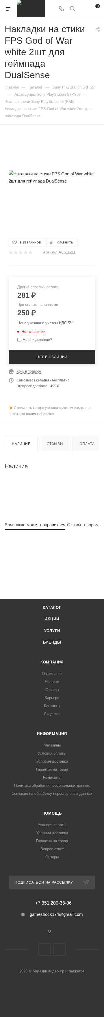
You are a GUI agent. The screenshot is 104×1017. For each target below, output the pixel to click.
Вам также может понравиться (35, 524)
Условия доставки (52, 761)
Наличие (21, 444)
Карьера (52, 698)
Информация (52, 734)
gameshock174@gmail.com (56, 914)
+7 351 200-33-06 (53, 903)
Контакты (52, 706)
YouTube (59, 949)
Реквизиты (52, 777)
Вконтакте (44, 949)
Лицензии (52, 714)
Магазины (52, 745)
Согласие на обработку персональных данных (52, 793)
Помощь (52, 813)
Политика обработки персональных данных (52, 785)
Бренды (52, 642)
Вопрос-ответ (52, 849)
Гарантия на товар (52, 769)
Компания (52, 662)
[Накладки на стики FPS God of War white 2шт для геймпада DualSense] (52, 177)
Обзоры (52, 857)
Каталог (52, 607)
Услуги (52, 631)
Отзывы (55, 444)
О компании (52, 673)
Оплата (87, 444)
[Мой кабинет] (83, 9)
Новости (52, 682)
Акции (52, 619)
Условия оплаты (52, 753)
